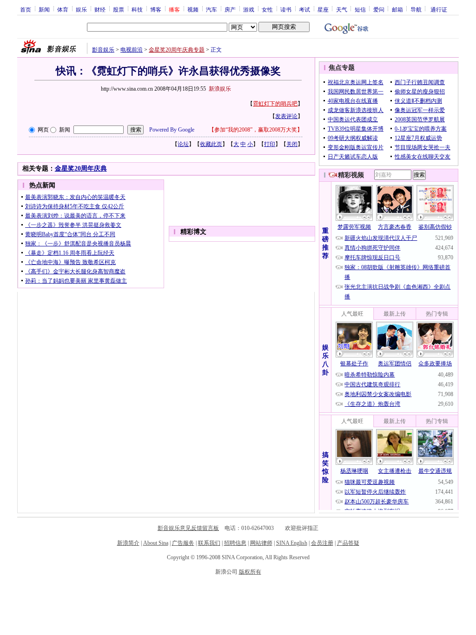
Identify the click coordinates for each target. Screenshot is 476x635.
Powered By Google (171, 129)
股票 (118, 9)
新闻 (44, 9)
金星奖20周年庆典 (81, 168)
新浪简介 (128, 543)
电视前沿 (131, 49)
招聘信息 (235, 543)
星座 (323, 9)
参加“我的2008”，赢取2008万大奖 (255, 129)
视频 (192, 9)
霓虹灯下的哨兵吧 (275, 103)
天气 (341, 9)
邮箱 (397, 9)
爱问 (378, 9)
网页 (43, 129)
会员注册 (322, 543)
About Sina (155, 543)
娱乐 (81, 9)
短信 (360, 9)
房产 (230, 9)
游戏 (248, 9)
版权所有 (250, 572)
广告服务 (183, 543)
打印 (269, 144)
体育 (62, 9)
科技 (137, 9)
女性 (267, 9)
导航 (416, 9)
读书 (285, 9)
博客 (155, 9)
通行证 (438, 9)
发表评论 (286, 116)
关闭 (292, 144)
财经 (100, 9)
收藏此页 (211, 144)
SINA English (291, 543)
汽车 (211, 9)
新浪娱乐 (220, 89)
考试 (304, 9)
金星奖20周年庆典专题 (177, 49)
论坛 (183, 144)
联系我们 (209, 543)
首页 (25, 9)
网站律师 (261, 543)
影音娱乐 (103, 49)
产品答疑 (348, 543)
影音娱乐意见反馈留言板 (188, 528)
